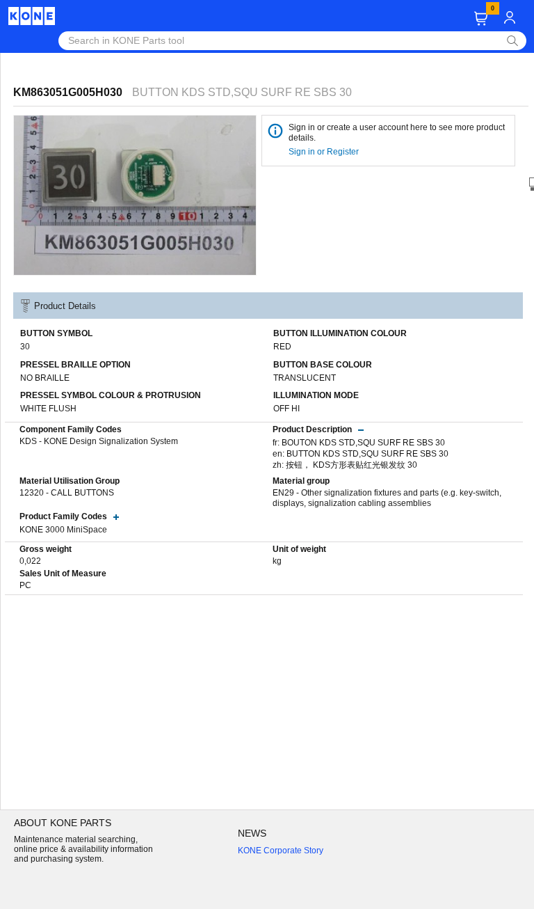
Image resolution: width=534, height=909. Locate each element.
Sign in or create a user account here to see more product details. (397, 132)
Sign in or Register (325, 152)
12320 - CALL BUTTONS (66, 493)
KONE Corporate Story (280, 850)
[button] (480, 18)
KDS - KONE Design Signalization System (98, 441)
